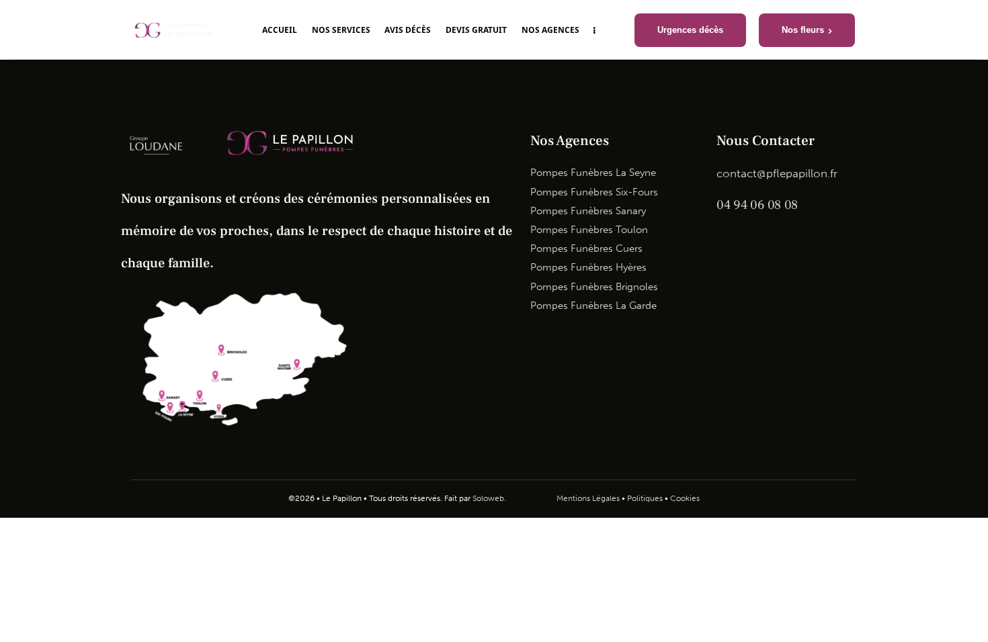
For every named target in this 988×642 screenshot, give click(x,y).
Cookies (685, 498)
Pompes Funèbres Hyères (588, 267)
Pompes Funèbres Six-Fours (594, 192)
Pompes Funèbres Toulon (589, 230)
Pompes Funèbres (185, 25)
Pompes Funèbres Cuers (586, 248)
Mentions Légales (588, 498)
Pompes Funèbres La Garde (593, 306)
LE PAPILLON (188, 35)
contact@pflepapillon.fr (776, 173)
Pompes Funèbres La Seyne (593, 173)
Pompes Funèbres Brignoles (594, 287)
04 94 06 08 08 (756, 205)
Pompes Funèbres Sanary (588, 211)
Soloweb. (489, 498)
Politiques (645, 498)
